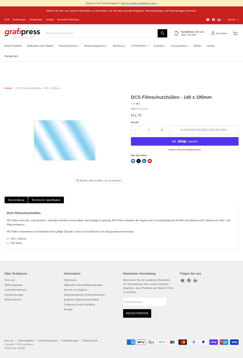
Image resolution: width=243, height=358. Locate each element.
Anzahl (135, 122)
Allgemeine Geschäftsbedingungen (83, 284)
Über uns (9, 279)
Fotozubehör (179, 45)
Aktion (197, 45)
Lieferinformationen (15, 289)
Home (8, 88)
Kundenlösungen (13, 294)
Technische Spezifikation (46, 199)
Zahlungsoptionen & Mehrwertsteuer (84, 294)
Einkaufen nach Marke (40, 45)
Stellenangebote (13, 284)
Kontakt (50, 19)
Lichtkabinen (139, 45)
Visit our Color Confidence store (139, 3)
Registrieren (137, 313)
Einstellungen (36, 19)
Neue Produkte (13, 45)
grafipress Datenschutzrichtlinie (81, 299)
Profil (6, 19)
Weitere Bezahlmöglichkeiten (184, 149)
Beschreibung (16, 199)
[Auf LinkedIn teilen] (144, 161)
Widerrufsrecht (12, 299)
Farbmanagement (95, 45)
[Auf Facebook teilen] (133, 161)
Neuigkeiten (11, 56)
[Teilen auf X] (138, 161)
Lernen (211, 45)
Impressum (70, 279)
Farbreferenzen (68, 45)
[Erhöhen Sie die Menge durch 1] (162, 130)
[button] (220, 33)
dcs (138, 103)
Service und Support (75, 289)
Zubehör (159, 45)
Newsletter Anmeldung (68, 19)
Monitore (118, 45)
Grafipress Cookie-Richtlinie (79, 304)
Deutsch (232, 19)
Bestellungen (19, 19)
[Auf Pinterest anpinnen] (150, 161)
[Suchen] (162, 33)
